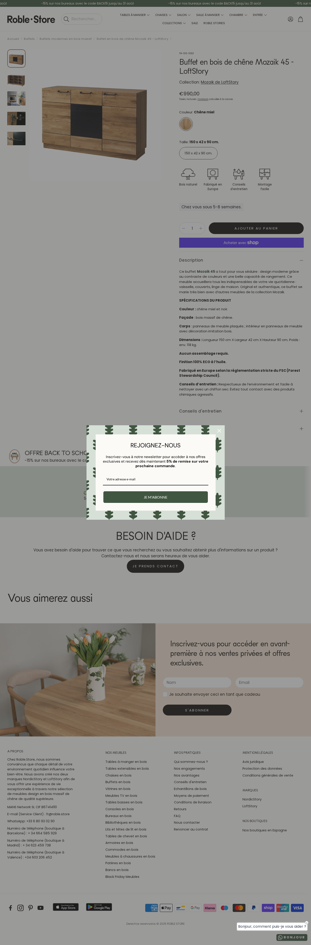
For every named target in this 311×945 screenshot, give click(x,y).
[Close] (219, 430)
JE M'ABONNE (155, 497)
